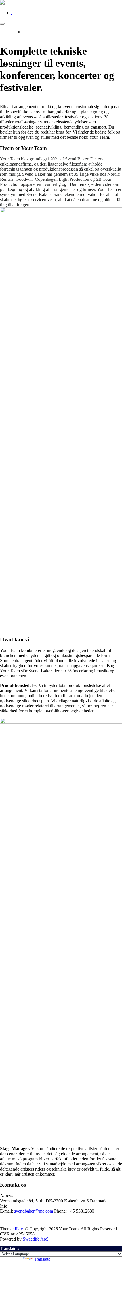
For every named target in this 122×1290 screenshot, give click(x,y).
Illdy (19, 1228)
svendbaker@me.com (33, 1211)
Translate (42, 1259)
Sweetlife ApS (36, 1239)
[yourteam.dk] (2, 3)
